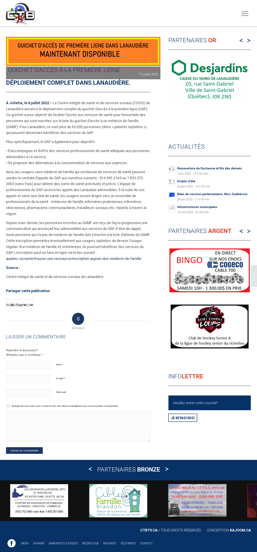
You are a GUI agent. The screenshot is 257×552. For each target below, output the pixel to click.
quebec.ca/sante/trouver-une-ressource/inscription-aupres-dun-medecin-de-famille (73, 258)
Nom (59, 364)
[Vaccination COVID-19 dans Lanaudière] (254, 276)
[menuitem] (244, 13)
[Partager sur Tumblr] (22, 305)
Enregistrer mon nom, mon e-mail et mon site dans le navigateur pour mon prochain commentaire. (65, 406)
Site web (61, 392)
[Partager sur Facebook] (7, 305)
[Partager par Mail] (31, 305)
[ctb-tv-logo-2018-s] (20, 13)
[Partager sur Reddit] (28, 305)
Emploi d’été (186, 181)
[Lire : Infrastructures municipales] (171, 208)
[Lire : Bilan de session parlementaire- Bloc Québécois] (171, 195)
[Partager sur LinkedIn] (19, 305)
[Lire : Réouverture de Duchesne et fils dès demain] (171, 169)
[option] (209, 120)
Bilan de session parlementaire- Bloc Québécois (212, 194)
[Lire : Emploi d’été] (171, 182)
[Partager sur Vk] (25, 305)
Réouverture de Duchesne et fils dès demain (209, 168)
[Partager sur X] (9, 305)
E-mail (60, 378)
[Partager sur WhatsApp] (14, 305)
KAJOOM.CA (240, 530)
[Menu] (244, 13)
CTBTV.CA (149, 530)
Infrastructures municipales (197, 207)
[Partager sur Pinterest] (17, 305)
